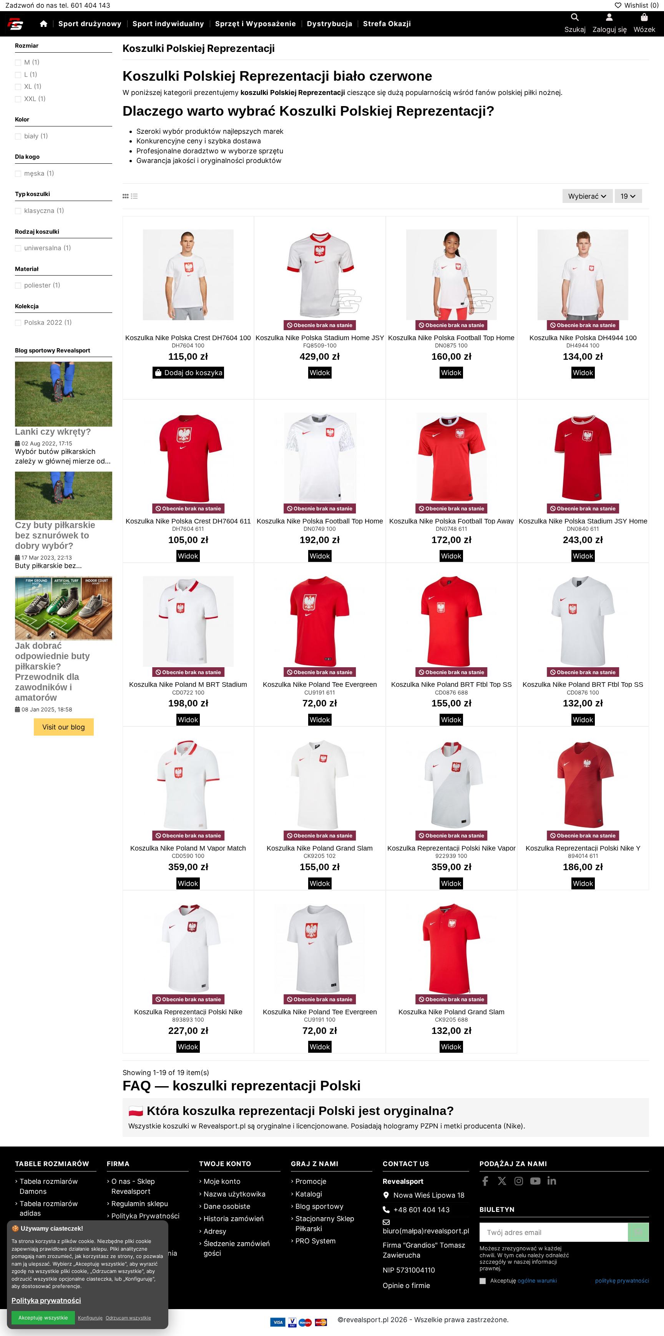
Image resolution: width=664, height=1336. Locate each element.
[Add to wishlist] (247, 229)
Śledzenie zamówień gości (237, 1248)
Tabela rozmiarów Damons (49, 1186)
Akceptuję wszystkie (43, 1317)
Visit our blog (63, 727)
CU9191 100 (319, 1019)
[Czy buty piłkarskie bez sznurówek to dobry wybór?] (63, 495)
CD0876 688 (451, 692)
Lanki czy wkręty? (53, 432)
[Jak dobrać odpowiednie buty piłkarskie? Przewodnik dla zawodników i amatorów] (63, 608)
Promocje (310, 1181)
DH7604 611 (188, 528)
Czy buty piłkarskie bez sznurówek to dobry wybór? (55, 535)
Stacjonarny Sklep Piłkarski (324, 1223)
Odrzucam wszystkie (128, 1318)
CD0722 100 (188, 692)
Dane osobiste (227, 1206)
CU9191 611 (319, 692)
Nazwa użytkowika (235, 1194)
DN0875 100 (451, 345)
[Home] (44, 23)
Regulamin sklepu (139, 1204)
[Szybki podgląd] (247, 244)
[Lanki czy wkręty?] (63, 393)
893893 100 (188, 1019)
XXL (35, 99)
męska (39, 173)
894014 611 (583, 855)
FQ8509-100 (320, 345)
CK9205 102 (320, 855)
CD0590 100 (188, 855)
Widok (320, 373)
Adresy (215, 1231)
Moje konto (222, 1181)
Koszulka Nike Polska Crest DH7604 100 (188, 338)
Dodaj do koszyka (193, 373)
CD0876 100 (583, 692)
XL (33, 86)
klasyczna (44, 210)
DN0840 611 (583, 528)
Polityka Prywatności (145, 1216)
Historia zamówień (234, 1219)
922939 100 (451, 855)
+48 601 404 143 (421, 1210)
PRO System (315, 1241)
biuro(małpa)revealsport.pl (426, 1231)
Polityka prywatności (46, 1300)
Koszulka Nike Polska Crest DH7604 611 (188, 521)
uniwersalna (47, 248)
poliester (42, 285)
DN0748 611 (451, 528)
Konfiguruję (90, 1318)
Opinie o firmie (406, 1285)
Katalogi (308, 1194)
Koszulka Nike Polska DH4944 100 (583, 338)
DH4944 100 (582, 345)
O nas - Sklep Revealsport (133, 1186)
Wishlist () (640, 5)
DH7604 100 (188, 345)
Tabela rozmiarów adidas (49, 1208)
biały (36, 136)
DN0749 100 (320, 528)
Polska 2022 (48, 322)
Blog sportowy (319, 1206)
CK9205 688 (451, 1019)
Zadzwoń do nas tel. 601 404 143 (57, 5)
